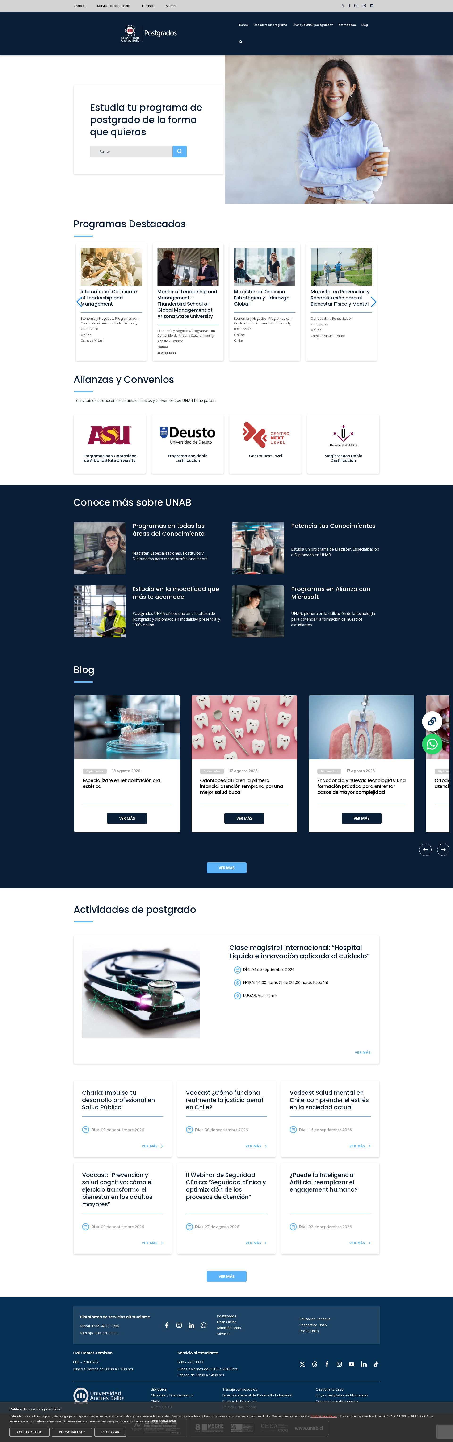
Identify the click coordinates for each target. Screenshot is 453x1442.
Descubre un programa (270, 25)
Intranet (148, 6)
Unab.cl (79, 6)
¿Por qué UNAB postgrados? (313, 25)
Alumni (171, 6)
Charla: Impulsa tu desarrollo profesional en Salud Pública (118, 1100)
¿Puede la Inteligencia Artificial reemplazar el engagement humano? (324, 1182)
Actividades (347, 25)
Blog (364, 25)
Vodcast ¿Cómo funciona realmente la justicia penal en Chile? (224, 1100)
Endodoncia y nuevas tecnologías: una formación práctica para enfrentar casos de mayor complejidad (361, 786)
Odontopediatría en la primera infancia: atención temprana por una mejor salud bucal (241, 786)
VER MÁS (127, 818)
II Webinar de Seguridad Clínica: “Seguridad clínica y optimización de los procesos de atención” (226, 1186)
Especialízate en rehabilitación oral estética (122, 783)
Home (243, 25)
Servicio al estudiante (113, 6)
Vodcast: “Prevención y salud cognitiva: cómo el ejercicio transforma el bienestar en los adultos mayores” (117, 1189)
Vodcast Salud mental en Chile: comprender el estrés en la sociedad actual (329, 1100)
